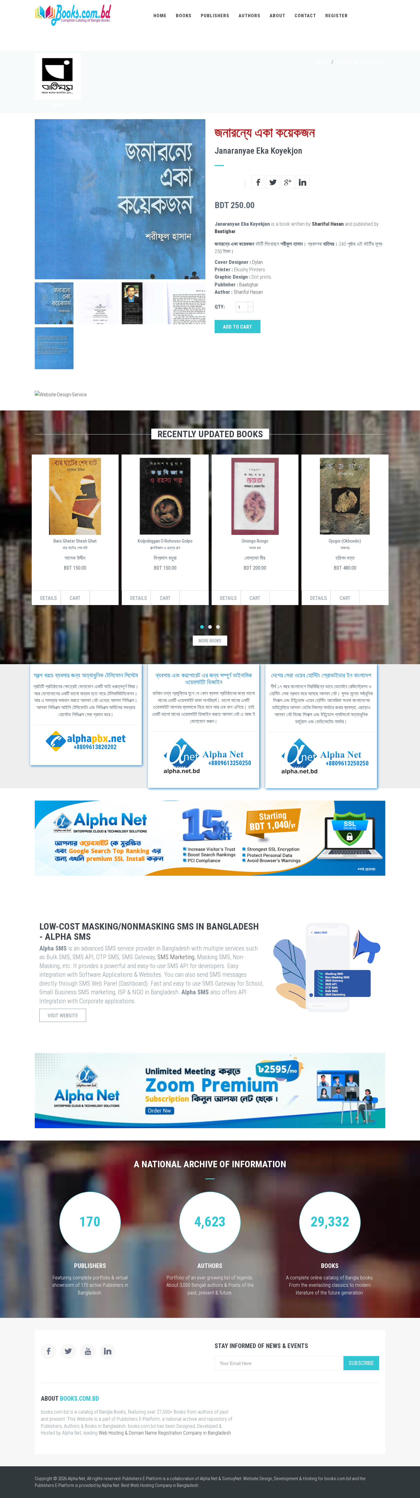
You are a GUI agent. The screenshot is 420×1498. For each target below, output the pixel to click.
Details (48, 598)
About (277, 15)
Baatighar (225, 231)
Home (160, 15)
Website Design (257, 1478)
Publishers (215, 15)
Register (336, 15)
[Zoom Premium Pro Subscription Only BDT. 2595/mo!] (210, 1090)
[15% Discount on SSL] (210, 838)
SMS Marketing (175, 957)
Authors (249, 15)
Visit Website (63, 1016)
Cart (75, 598)
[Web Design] (210, 394)
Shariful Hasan (328, 224)
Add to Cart (237, 327)
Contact (305, 15)
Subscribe (361, 1363)
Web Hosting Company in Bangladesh (164, 1485)
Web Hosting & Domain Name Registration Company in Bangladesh (165, 1433)
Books (184, 15)
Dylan (257, 262)
